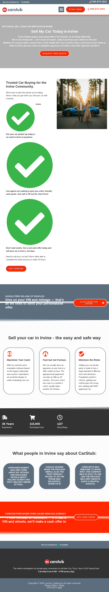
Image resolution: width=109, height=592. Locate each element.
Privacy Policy (51, 585)
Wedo (60, 587)
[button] (61, 9)
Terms (61, 585)
